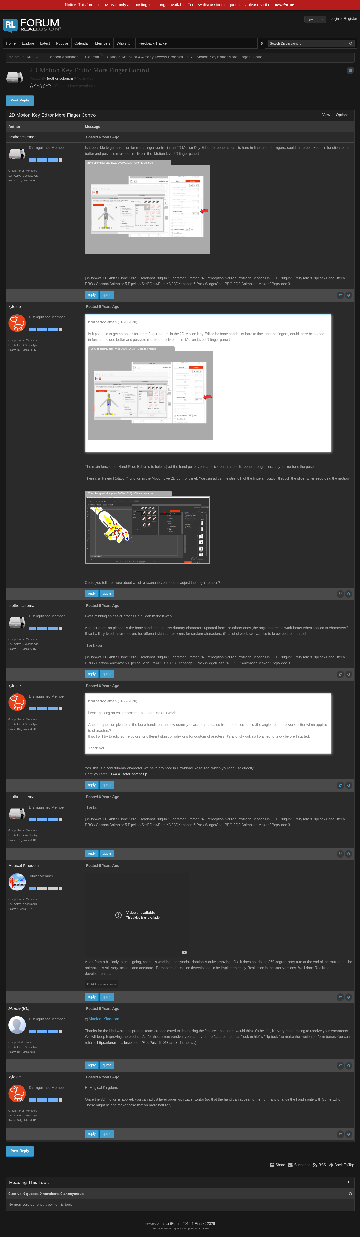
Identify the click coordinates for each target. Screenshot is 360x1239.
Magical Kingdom (23, 865)
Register (350, 19)
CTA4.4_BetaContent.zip (127, 774)
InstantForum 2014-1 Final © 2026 (187, 1224)
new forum (284, 5)
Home (11, 43)
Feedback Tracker (153, 43)
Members (102, 43)
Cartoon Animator (62, 57)
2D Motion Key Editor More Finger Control (227, 57)
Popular (62, 43)
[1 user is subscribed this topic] (350, 70)
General (92, 57)
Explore (28, 43)
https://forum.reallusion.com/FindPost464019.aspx (137, 1043)
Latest (45, 43)
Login (334, 19)
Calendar (81, 43)
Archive (33, 57)
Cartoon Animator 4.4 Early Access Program (145, 57)
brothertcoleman (60, 78)
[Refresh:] (350, 1194)
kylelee (14, 306)
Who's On (124, 43)
